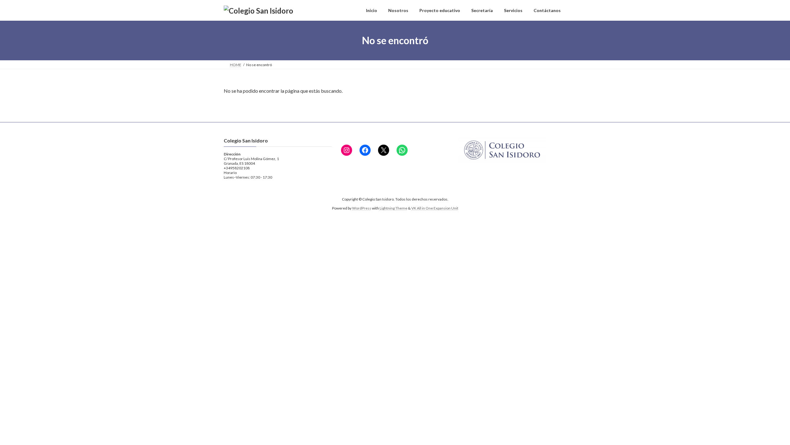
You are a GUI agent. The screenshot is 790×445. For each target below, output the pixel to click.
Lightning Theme (393, 208)
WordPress (361, 208)
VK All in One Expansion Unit (434, 208)
